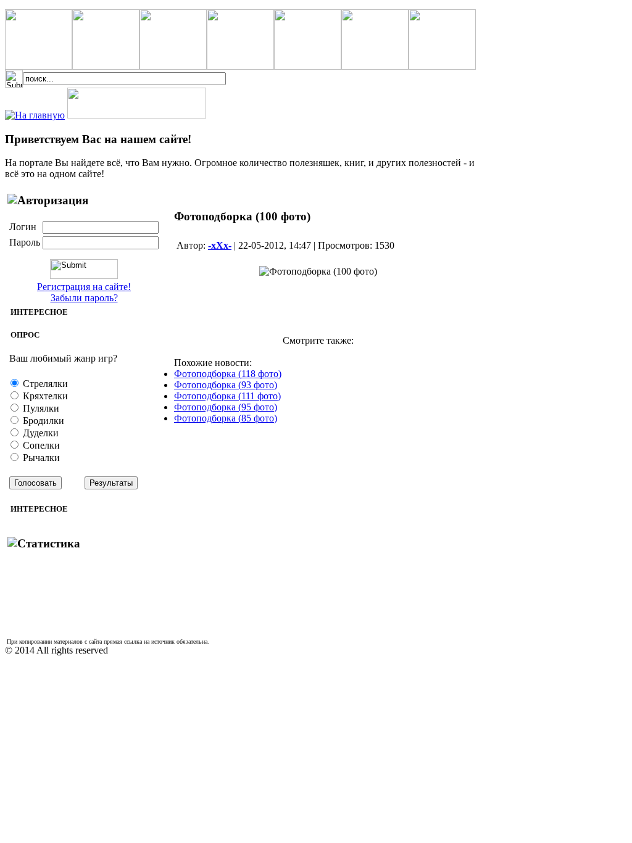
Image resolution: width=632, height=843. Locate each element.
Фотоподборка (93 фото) (225, 385)
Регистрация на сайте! (84, 286)
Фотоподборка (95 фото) (225, 407)
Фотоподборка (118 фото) (227, 373)
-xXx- (219, 245)
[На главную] (35, 115)
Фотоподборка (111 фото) (227, 396)
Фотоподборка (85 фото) (225, 418)
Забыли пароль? (84, 298)
